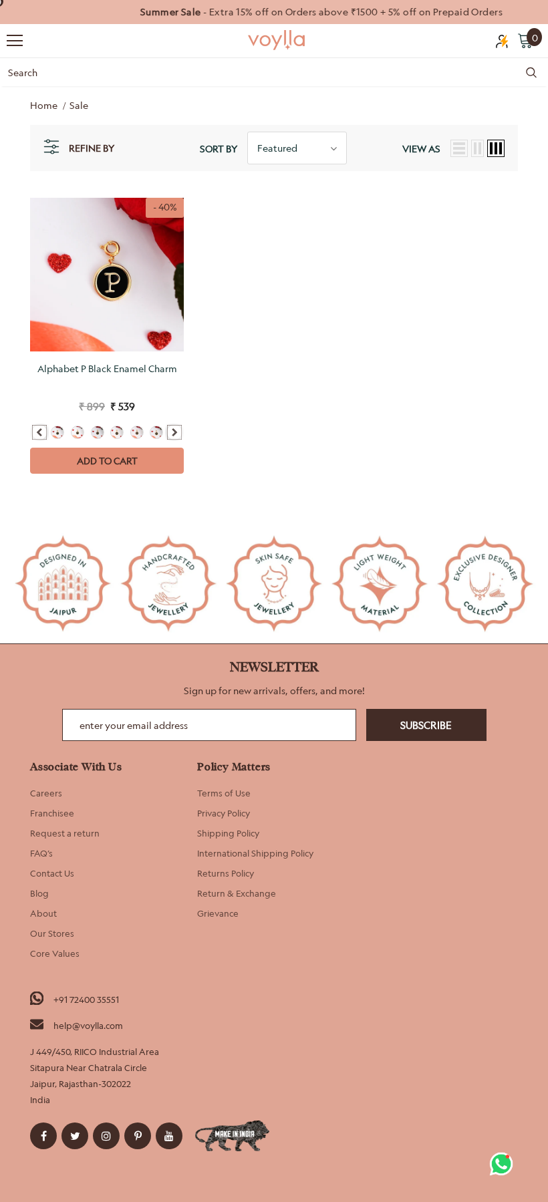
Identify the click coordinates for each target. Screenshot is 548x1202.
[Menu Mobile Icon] (15, 41)
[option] (274, 12)
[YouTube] (169, 1135)
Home (43, 105)
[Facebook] (43, 1135)
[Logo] (277, 40)
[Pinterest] (137, 1135)
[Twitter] (74, 1135)
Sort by (218, 148)
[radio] (57, 432)
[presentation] (39, 432)
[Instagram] (106, 1135)
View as (421, 148)
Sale (79, 105)
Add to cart (107, 460)
